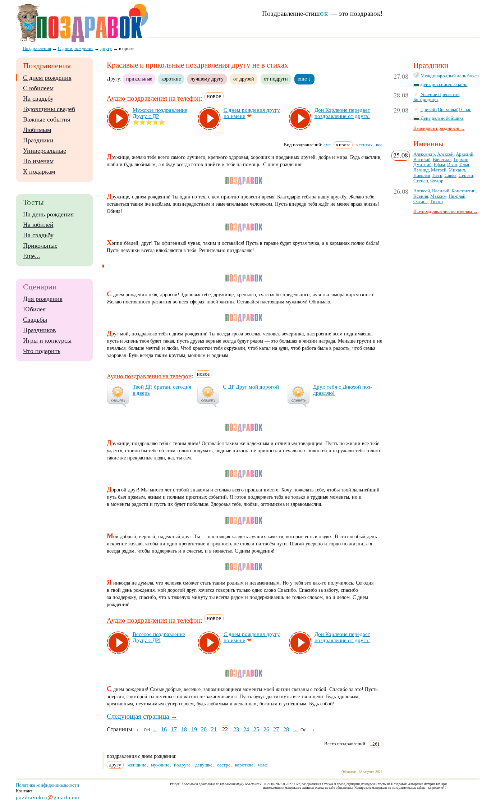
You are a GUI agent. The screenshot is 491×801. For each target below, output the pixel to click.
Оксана (420, 201)
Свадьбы (35, 319)
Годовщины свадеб (49, 109)
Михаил (457, 170)
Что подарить (41, 350)
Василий (422, 159)
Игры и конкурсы (47, 340)
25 (256, 729)
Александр (424, 154)
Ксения (420, 196)
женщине (137, 765)
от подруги (276, 79)
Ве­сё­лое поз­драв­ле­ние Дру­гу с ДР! (159, 637)
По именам (38, 161)
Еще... (31, 256)
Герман (461, 159)
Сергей (466, 175)
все (379, 144)
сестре (223, 765)
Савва (450, 175)
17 (174, 729)
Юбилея (34, 309)
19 (194, 729)
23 (236, 729)
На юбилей (38, 224)
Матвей (438, 170)
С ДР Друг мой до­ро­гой (251, 387)
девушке (203, 765)
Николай (421, 175)
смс (327, 144)
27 (276, 729)
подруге (182, 765)
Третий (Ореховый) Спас (446, 109)
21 (214, 729)
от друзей (243, 79)
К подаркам (39, 171)
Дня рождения (43, 298)
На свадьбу (38, 98)
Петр (437, 175)
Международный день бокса (450, 75)
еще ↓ (304, 79)
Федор (437, 180)
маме (263, 765)
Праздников (39, 330)
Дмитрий (422, 164)
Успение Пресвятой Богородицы (436, 97)
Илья (464, 164)
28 (286, 729)
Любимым (37, 129)
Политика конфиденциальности (47, 785)
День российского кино (444, 84)
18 (184, 729)
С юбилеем (38, 88)
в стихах (364, 144)
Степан (420, 180)
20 (204, 729)
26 (266, 729)
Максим (438, 196)
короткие (171, 79)
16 (164, 729)
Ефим (439, 164)
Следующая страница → (142, 716)
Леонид (421, 170)
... (154, 729)
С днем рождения (47, 77)
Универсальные (44, 150)
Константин (463, 190)
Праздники (38, 140)
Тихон (436, 201)
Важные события (46, 119)
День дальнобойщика (442, 118)
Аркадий (464, 154)
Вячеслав (442, 159)
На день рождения (48, 214)
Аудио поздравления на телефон (154, 98)
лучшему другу (207, 79)
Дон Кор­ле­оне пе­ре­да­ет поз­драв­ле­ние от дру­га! (342, 113)
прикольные (139, 79)
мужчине (160, 765)
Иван (452, 164)
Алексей (445, 154)
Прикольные (40, 245)
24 (246, 729)
